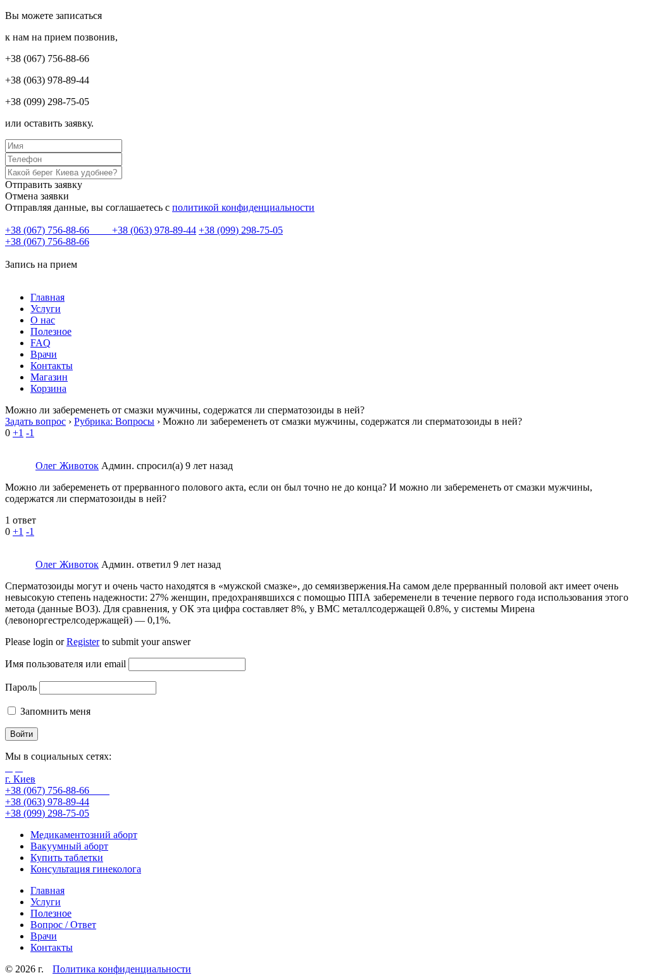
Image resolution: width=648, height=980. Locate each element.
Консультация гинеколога (85, 869)
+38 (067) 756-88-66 (48, 230)
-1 (30, 432)
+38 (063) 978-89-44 (154, 230)
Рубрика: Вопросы (114, 421)
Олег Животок (67, 465)
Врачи (43, 354)
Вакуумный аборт (69, 846)
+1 (18, 432)
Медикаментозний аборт (83, 834)
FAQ (40, 342)
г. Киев (20, 779)
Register (82, 641)
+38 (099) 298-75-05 (241, 230)
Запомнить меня (54, 711)
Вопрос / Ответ (63, 924)
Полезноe (51, 331)
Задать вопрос (35, 421)
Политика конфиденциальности (122, 969)
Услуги (45, 308)
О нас (42, 320)
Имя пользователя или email (65, 663)
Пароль (21, 687)
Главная (47, 297)
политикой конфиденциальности (243, 207)
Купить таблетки (66, 857)
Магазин (49, 377)
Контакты (51, 365)
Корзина (48, 388)
